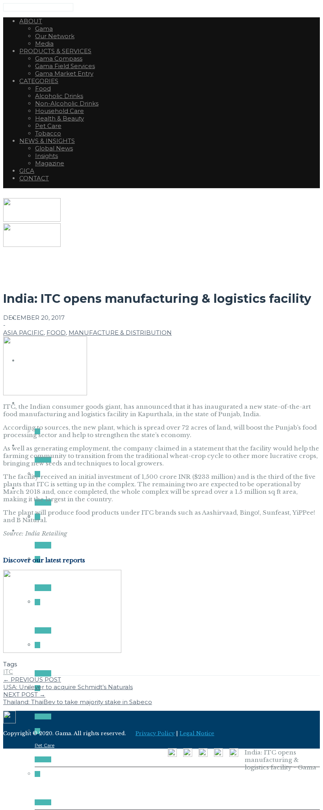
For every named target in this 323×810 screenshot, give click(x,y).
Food (56, 332)
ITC (8, 671)
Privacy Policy (155, 733)
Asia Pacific (23, 332)
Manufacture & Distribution (120, 332)
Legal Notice (197, 733)
